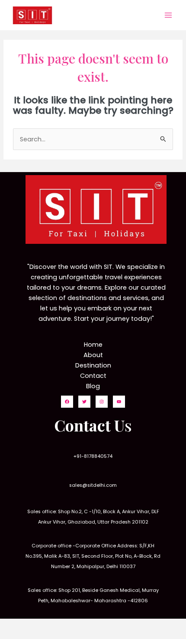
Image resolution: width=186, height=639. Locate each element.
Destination (93, 365)
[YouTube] (119, 402)
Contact (93, 375)
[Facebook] (67, 402)
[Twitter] (84, 402)
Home (93, 344)
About (93, 355)
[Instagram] (102, 402)
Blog (93, 386)
